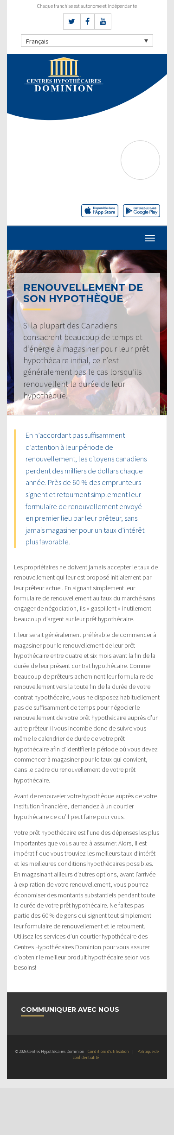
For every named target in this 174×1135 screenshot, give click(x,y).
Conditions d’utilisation (108, 1051)
